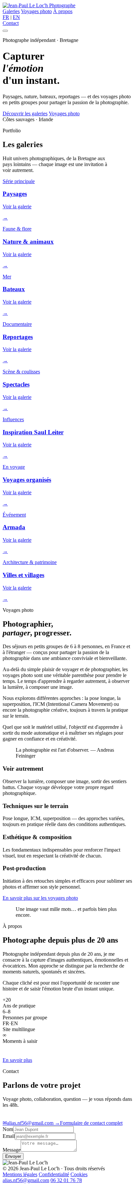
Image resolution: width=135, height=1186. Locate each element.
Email (9, 1136)
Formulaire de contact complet (89, 1123)
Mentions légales (20, 1174)
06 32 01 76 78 (66, 1180)
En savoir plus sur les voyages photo (40, 898)
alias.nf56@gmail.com (29, 1123)
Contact (11, 23)
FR (6, 17)
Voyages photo (36, 11)
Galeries (11, 11)
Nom (8, 1129)
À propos (62, 11)
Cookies (78, 1174)
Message (12, 1150)
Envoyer (13, 1156)
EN (16, 17)
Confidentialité (54, 1174)
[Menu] (5, 31)
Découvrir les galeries (25, 113)
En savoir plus (17, 1060)
